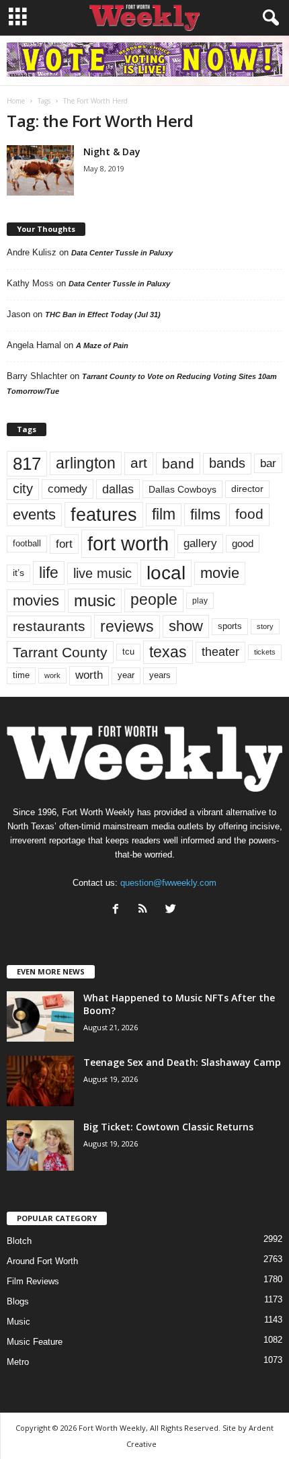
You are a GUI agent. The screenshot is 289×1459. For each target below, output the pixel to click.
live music (102, 573)
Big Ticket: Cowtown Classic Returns (168, 1126)
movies (36, 600)
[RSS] (146, 910)
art (138, 463)
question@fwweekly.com (168, 883)
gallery (200, 543)
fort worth (128, 543)
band (178, 463)
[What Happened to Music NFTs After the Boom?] (40, 1016)
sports (230, 626)
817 (27, 464)
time (21, 675)
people (153, 599)
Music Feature (35, 1342)
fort (64, 543)
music (95, 600)
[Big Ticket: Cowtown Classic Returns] (40, 1145)
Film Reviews (33, 1281)
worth (89, 675)
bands (227, 463)
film (163, 514)
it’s (18, 573)
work (52, 675)
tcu (128, 652)
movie (219, 573)
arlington (86, 463)
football (27, 543)
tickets (265, 652)
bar (268, 463)
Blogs (18, 1301)
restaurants (49, 626)
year (126, 675)
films (205, 514)
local (166, 572)
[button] (268, 18)
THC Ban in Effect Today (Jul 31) (103, 314)
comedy (67, 488)
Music (18, 1322)
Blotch (19, 1241)
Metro (18, 1362)
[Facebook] (118, 910)
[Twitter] (172, 910)
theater (220, 651)
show (186, 626)
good (242, 543)
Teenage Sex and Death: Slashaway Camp (182, 1062)
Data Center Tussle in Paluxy (122, 253)
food (249, 514)
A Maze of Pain (102, 345)
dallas (118, 489)
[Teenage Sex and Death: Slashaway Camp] (40, 1081)
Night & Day (111, 151)
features (104, 515)
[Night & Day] (40, 170)
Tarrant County (60, 652)
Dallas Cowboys (182, 489)
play (200, 601)
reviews (127, 626)
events (34, 514)
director (247, 489)
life (48, 572)
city (23, 488)
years (160, 675)
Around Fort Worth (42, 1261)
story (265, 626)
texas (168, 652)
